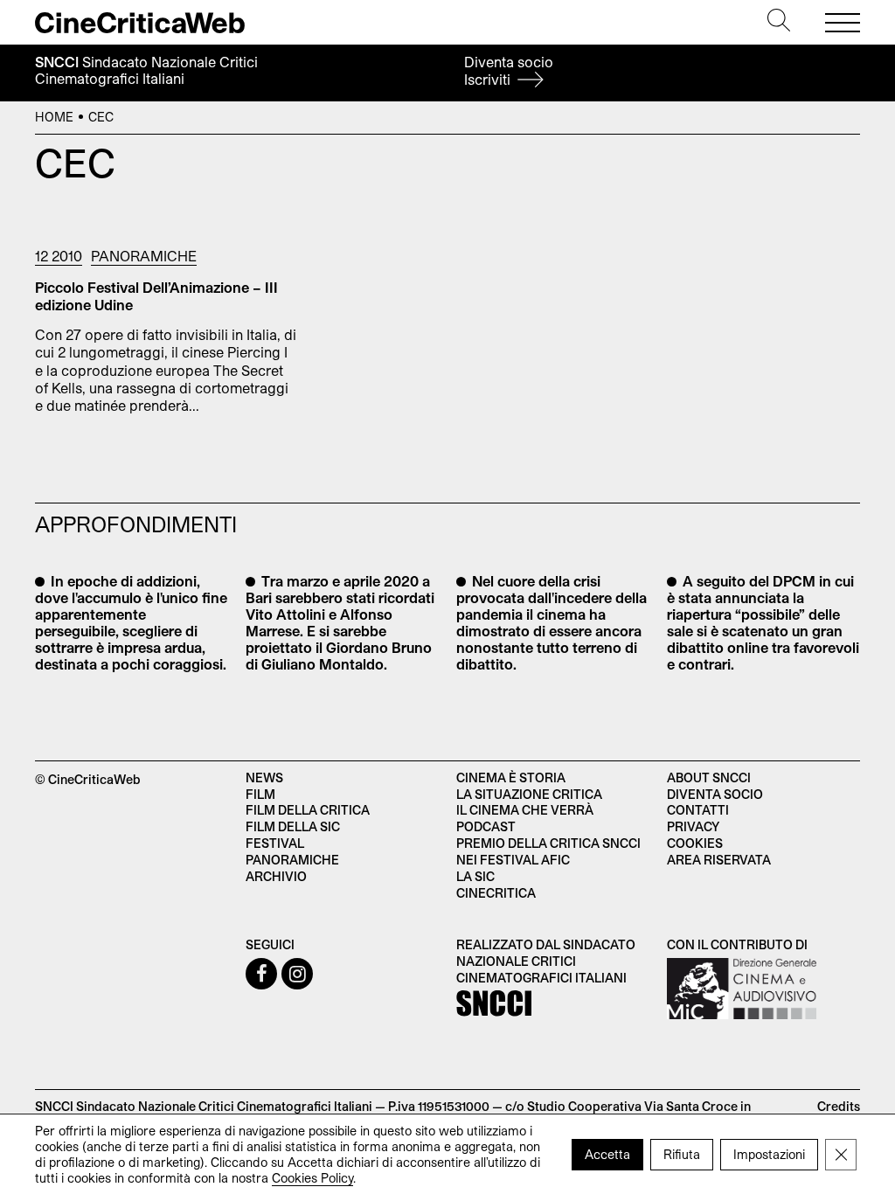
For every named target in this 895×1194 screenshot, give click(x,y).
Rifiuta (681, 1153)
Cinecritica (496, 892)
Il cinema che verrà (524, 809)
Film (260, 794)
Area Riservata (719, 859)
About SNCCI (709, 777)
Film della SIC (293, 826)
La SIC (475, 876)
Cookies (695, 843)
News (264, 777)
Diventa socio (508, 70)
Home (54, 116)
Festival (275, 843)
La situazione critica (529, 794)
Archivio (276, 876)
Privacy (693, 826)
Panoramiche (144, 255)
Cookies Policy (312, 1177)
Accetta (607, 1153)
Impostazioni (769, 1153)
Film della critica (308, 809)
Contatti (698, 809)
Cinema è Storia (510, 777)
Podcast (486, 826)
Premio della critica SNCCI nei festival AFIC (548, 851)
